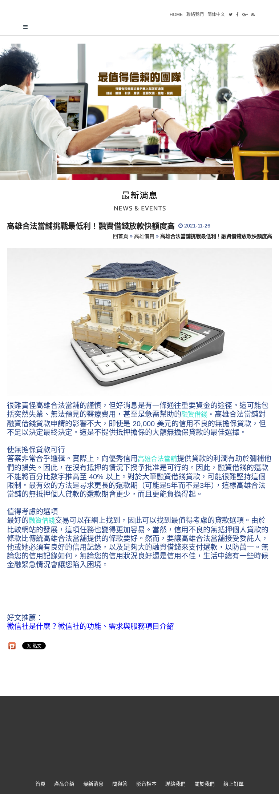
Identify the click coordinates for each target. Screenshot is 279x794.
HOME (176, 14)
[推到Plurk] (12, 645)
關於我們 (204, 784)
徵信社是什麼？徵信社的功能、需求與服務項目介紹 (90, 626)
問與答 (120, 784)
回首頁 (120, 236)
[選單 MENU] (139, 27)
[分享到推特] (230, 14)
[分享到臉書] (237, 14)
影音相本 (146, 784)
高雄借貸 (144, 236)
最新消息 (93, 784)
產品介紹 (64, 784)
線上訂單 (233, 784)
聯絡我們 (195, 14)
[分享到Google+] (245, 14)
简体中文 (216, 14)
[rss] (253, 14)
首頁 (40, 784)
